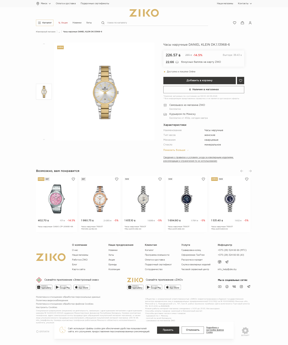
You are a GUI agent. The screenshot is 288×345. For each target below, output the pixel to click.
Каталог (149, 250)
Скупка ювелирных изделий (195, 265)
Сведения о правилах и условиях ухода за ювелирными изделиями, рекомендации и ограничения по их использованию (198, 159)
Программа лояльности (157, 255)
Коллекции (114, 269)
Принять (168, 330)
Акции (111, 260)
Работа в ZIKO (80, 260)
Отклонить (193, 330)
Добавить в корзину (200, 80)
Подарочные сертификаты (95, 4)
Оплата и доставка (66, 4)
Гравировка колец (191, 250)
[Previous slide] (242, 171)
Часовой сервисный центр (195, 269)
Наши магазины (225, 4)
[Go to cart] (242, 23)
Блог (74, 265)
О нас (75, 250)
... (59, 32)
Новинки (76, 23)
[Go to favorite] (234, 23)
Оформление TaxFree (193, 255)
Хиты (89, 23)
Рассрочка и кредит (192, 260)
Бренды (112, 265)
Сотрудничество (154, 269)
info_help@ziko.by (227, 269)
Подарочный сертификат (158, 265)
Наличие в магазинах (205, 89)
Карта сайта (78, 269)
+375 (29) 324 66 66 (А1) (231, 255)
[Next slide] (250, 171)
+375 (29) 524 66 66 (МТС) (232, 250)
